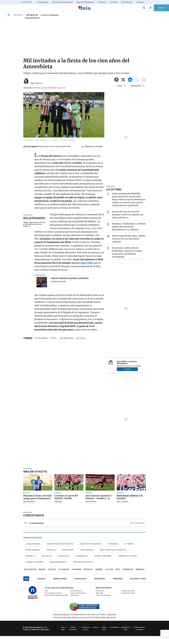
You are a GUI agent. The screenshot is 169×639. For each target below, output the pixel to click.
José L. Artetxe (122, 502)
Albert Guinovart (102, 556)
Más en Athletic (35, 471)
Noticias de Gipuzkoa (77, 593)
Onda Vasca (74, 595)
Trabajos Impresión (128, 591)
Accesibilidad (114, 627)
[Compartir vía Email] (143, 80)
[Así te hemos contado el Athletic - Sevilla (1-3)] (100, 482)
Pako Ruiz (58, 502)
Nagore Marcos (36, 83)
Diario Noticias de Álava (53, 593)
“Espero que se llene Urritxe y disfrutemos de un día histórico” (34, 224)
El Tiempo (128, 544)
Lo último (113, 189)
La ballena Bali (33, 544)
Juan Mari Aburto (58, 562)
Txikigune (50, 550)
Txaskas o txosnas (34, 562)
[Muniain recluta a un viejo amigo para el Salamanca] (37, 482)
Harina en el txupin (127, 556)
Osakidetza (63, 556)
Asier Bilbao (68, 550)
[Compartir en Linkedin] (130, 80)
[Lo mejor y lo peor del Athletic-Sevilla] (69, 482)
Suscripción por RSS (128, 593)
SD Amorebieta (41, 338)
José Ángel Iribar (66, 338)
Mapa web (99, 593)
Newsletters (99, 578)
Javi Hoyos (47, 556)
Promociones (80, 578)
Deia (46, 591)
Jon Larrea (80, 338)
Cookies (95, 627)
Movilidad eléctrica (83, 562)
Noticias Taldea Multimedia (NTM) (56, 595)
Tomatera (113, 544)
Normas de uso (137, 522)
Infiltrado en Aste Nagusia (113, 550)
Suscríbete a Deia (138, 578)
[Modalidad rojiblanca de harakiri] (131, 482)
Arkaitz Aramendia (58, 282)
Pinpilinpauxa (86, 550)
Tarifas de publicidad (103, 595)
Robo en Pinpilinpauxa (90, 544)
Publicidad (117, 578)
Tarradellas (82, 556)
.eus (26, 578)
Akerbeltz (30, 556)
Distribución (100, 591)
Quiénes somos (60, 578)
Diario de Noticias (76, 591)
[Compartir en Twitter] (123, 80)
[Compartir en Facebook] (116, 80)
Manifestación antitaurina (60, 544)
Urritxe (53, 338)
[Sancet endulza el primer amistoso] (41, 282)
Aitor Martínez (29, 502)
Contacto (41, 578)
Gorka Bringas (33, 550)
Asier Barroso (90, 502)
